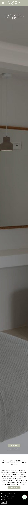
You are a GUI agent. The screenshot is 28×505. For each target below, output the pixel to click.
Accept (3, 502)
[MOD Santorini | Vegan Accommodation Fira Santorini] (14, 3)
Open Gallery (14, 449)
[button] (24, 497)
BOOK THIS (14, 445)
